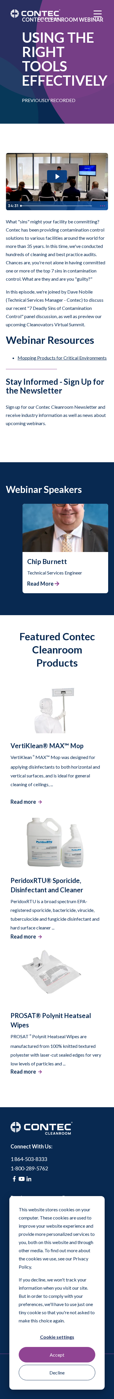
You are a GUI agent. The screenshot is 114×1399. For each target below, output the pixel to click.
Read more (23, 801)
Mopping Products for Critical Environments (62, 357)
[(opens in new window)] (14, 1179)
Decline (57, 1372)
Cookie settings (57, 1337)
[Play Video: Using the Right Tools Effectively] (57, 176)
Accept (57, 1354)
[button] (65, 536)
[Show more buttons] (102, 206)
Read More (40, 583)
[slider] (57, 206)
